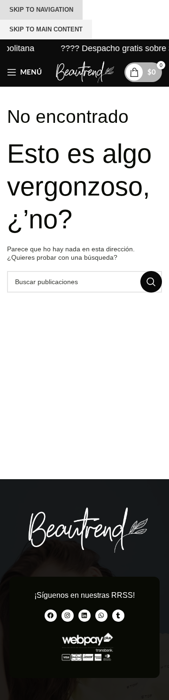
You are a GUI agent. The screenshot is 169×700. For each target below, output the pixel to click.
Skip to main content (46, 29)
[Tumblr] (118, 616)
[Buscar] (151, 282)
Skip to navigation (41, 9)
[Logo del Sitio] (84, 71)
